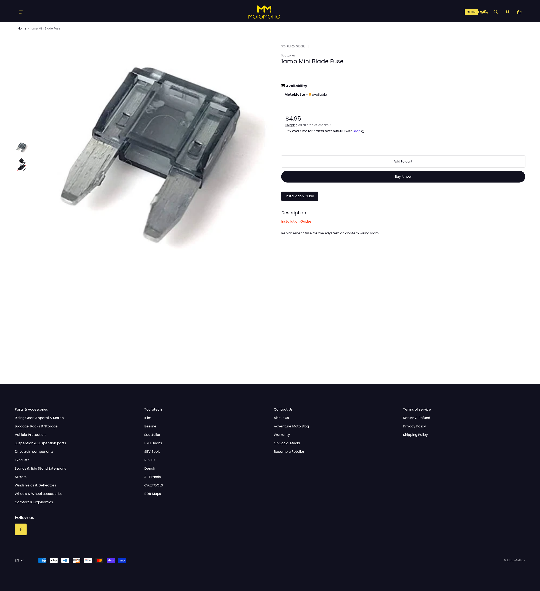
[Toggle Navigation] (21, 12)
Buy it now (403, 176)
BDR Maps (152, 493)
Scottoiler (152, 434)
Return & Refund (416, 417)
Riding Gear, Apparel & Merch (39, 417)
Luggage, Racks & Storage (36, 426)
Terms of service (417, 409)
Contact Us (283, 409)
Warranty (282, 434)
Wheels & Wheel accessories (38, 493)
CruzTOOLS (153, 485)
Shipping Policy (415, 434)
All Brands (152, 476)
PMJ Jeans (153, 443)
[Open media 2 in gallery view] (21, 164)
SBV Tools (152, 451)
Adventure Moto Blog (291, 426)
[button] (496, 12)
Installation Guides (296, 221)
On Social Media (287, 443)
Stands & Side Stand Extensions (40, 468)
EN (17, 560)
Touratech (153, 409)
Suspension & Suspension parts (40, 443)
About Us (281, 417)
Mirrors (21, 476)
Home (22, 29)
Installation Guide (299, 196)
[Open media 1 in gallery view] (21, 147)
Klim (147, 417)
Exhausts (22, 460)
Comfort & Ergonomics (34, 502)
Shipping (291, 125)
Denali (149, 468)
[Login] (507, 12)
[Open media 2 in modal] (153, 156)
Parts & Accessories (31, 409)
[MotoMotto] (249, 12)
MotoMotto (515, 560)
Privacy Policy (414, 426)
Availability (296, 85)
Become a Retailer (289, 451)
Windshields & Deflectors (35, 485)
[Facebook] (21, 529)
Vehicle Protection (30, 434)
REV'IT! (149, 460)
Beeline (150, 426)
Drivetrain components (34, 451)
